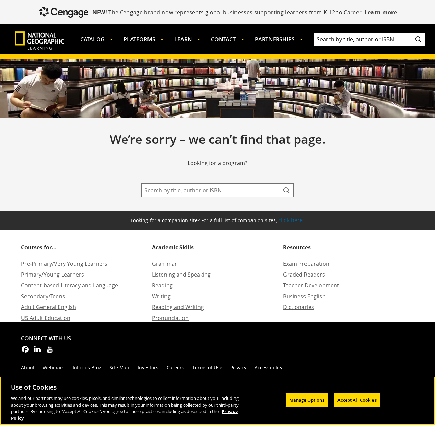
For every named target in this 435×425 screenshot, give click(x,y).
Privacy (238, 367)
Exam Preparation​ (306, 263)
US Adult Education (45, 318)
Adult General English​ (48, 307)
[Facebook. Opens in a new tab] (25, 351)
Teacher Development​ (311, 285)
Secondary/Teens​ (43, 296)
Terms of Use (207, 367)
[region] (217, 400)
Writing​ (161, 296)
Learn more (381, 12)
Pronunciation (170, 318)
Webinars (54, 367)
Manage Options (307, 400)
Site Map (119, 367)
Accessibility (268, 367)
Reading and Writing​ (178, 307)
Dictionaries (298, 307)
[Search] (418, 39)
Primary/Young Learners (52, 274)
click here (290, 220)
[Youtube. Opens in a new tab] (50, 351)
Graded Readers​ (304, 274)
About (28, 367)
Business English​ (304, 296)
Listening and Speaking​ (181, 274)
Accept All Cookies (356, 400)
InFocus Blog (87, 367)
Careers (175, 367)
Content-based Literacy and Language (69, 285)
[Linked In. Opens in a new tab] (37, 351)
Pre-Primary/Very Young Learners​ (64, 263)
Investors (148, 367)
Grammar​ (164, 263)
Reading (162, 285)
